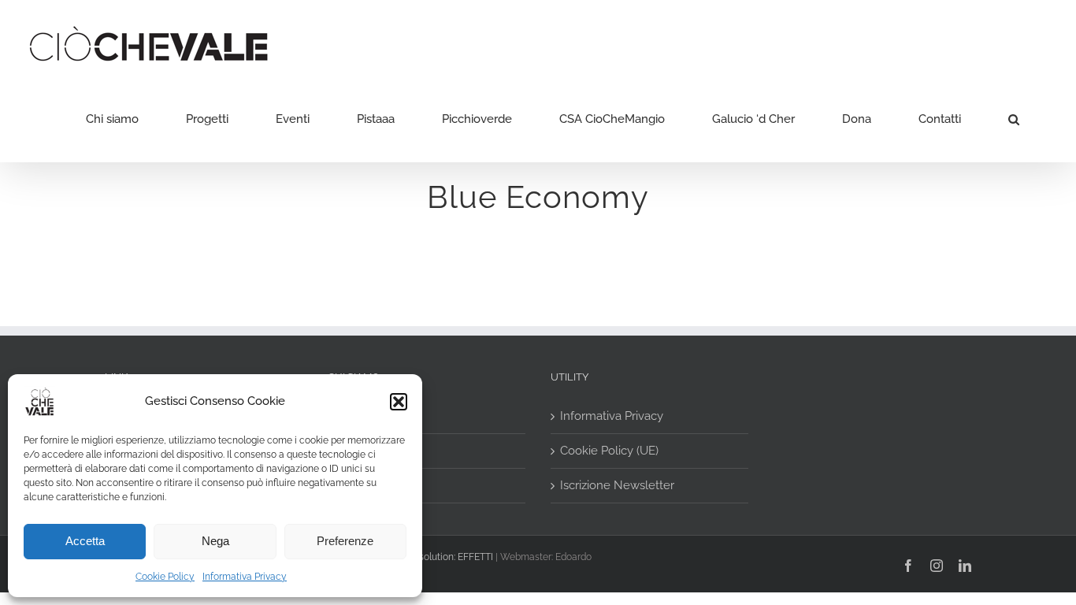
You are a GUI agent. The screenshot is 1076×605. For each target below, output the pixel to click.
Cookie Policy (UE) (609, 451)
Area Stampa (372, 451)
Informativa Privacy (244, 576)
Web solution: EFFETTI (444, 556)
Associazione (372, 416)
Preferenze (345, 540)
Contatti (358, 485)
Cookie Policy (165, 576)
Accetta (85, 540)
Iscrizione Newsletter (617, 485)
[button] (398, 402)
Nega (215, 540)
